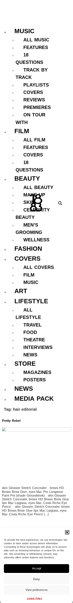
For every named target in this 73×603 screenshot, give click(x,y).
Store (25, 363)
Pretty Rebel (11, 420)
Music (24, 31)
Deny (36, 579)
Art (20, 290)
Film (21, 131)
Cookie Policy (34, 598)
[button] (67, 532)
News (23, 388)
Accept (36, 568)
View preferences (37, 589)
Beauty (27, 178)
